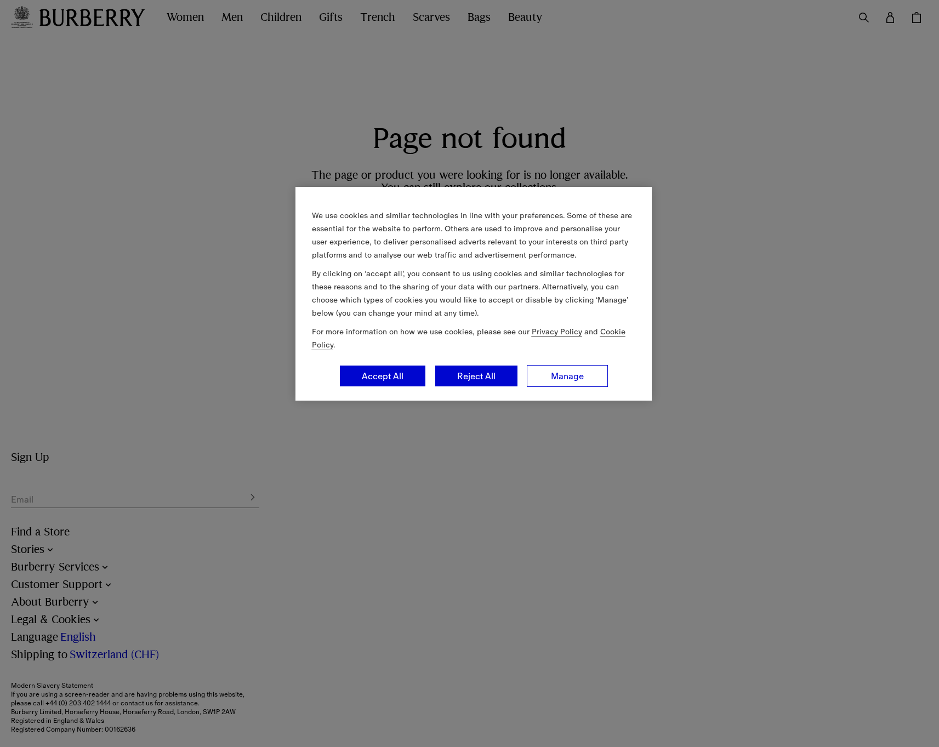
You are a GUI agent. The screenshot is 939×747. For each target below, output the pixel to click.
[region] (473, 294)
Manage (567, 376)
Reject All (476, 376)
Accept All (382, 376)
